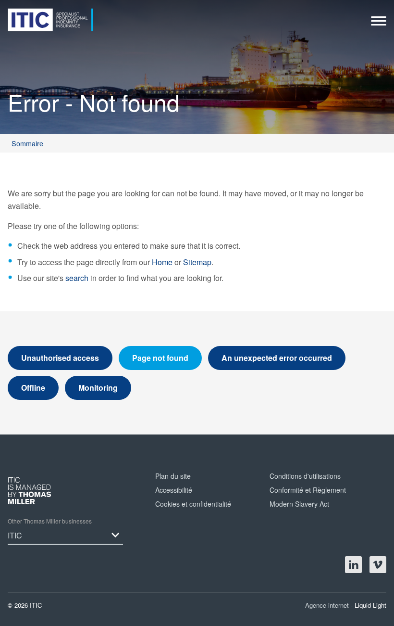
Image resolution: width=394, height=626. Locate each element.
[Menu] (378, 23)
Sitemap (197, 262)
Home (162, 262)
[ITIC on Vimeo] (377, 564)
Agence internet (328, 605)
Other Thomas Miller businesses (50, 521)
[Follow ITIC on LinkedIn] (353, 564)
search (76, 277)
